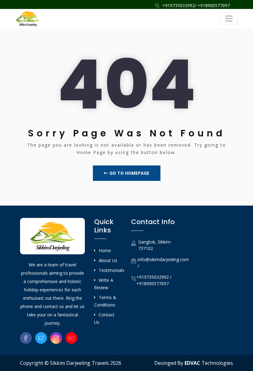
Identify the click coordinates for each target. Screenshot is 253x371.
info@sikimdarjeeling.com (163, 259)
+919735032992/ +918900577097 (195, 5)
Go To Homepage (128, 173)
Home (105, 250)
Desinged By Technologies (193, 363)
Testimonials (111, 270)
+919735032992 (152, 277)
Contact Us (104, 318)
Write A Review (103, 283)
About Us (108, 260)
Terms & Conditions (105, 301)
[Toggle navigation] (229, 18)
